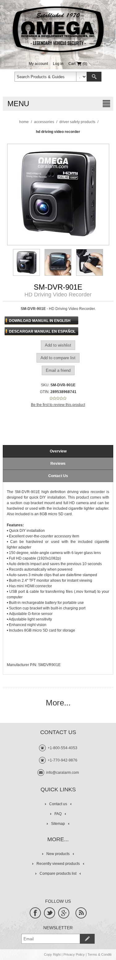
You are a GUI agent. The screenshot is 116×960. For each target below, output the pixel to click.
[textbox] (45, 77)
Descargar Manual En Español (42, 331)
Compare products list (58, 873)
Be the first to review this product (58, 405)
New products (58, 854)
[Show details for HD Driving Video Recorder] (26, 262)
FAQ (58, 814)
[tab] (58, 451)
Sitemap (58, 823)
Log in (58, 64)
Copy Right (52, 954)
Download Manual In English (40, 321)
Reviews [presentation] (58, 463)
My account (38, 64)
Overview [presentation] (58, 451)
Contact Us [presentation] (58, 476)
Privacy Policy (74, 954)
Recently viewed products (58, 864)
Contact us (58, 804)
